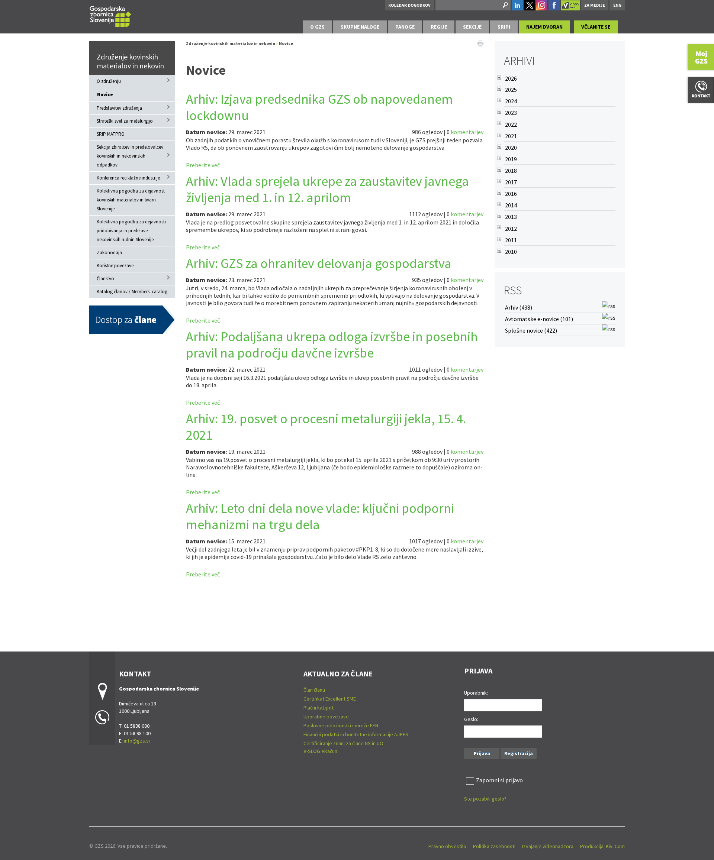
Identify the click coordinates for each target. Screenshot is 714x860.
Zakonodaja (109, 252)
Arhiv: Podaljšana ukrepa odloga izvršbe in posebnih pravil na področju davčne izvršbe (332, 344)
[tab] (317, 26)
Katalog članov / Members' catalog (132, 291)
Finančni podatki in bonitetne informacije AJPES (355, 734)
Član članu (314, 689)
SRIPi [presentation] (504, 26)
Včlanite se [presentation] (595, 26)
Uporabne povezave (326, 716)
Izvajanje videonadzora (547, 846)
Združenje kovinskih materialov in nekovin (130, 61)
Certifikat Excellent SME (329, 698)
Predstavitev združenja (119, 108)
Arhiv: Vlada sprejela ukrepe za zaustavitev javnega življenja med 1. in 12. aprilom (327, 189)
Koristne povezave (115, 265)
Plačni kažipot (318, 707)
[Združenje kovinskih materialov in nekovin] (110, 15)
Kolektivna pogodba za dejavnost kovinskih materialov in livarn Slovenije (131, 200)
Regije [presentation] (439, 26)
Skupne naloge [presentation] (360, 26)
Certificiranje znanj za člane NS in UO (343, 743)
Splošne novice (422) (531, 330)
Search (505, 5)
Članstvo (105, 278)
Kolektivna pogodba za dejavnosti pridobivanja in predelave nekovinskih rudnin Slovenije (131, 231)
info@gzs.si (137, 740)
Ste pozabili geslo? (485, 798)
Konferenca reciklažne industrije (128, 178)
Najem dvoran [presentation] (544, 26)
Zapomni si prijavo (499, 780)
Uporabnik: (476, 692)
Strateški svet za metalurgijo (125, 121)
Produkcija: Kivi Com (602, 846)
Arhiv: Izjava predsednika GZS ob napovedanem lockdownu (319, 107)
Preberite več (203, 165)
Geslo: (471, 719)
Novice (105, 94)
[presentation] (317, 26)
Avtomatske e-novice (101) (539, 319)
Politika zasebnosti (494, 846)
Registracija (518, 753)
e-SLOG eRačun (320, 751)
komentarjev (467, 132)
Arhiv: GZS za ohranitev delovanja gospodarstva (318, 263)
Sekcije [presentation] (472, 26)
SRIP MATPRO (111, 134)
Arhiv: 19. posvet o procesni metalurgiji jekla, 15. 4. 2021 (326, 426)
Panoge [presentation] (405, 26)
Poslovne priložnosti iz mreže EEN (340, 725)
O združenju (109, 81)
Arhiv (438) (518, 307)
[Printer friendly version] (480, 42)
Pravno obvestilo (447, 846)
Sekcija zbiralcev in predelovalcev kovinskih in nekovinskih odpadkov (130, 156)
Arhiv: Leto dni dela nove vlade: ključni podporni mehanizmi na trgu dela (320, 516)
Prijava (482, 753)
